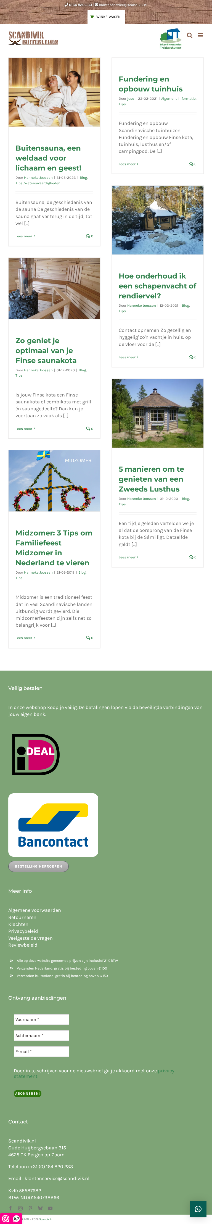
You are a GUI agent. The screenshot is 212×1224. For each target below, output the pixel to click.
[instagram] (20, 1208)
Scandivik (45, 1219)
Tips (19, 183)
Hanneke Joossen (38, 177)
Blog (83, 177)
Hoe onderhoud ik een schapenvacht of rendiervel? (157, 286)
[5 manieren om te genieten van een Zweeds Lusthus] (157, 413)
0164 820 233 (80, 5)
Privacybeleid (23, 931)
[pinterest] (30, 1208)
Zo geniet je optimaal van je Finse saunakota (46, 350)
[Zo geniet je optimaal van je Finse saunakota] (54, 288)
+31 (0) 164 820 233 (51, 1166)
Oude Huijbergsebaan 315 (37, 1148)
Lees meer (23, 236)
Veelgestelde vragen (30, 938)
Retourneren (22, 917)
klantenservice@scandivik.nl (123, 5)
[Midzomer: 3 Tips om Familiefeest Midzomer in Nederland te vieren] (54, 480)
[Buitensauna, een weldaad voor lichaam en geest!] (54, 92)
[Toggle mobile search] (189, 35)
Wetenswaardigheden (42, 183)
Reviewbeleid (23, 945)
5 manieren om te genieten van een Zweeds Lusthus (151, 479)
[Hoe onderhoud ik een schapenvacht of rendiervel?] (157, 220)
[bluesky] (40, 1208)
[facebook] (10, 1208)
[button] (198, 1209)
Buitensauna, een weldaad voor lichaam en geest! (48, 158)
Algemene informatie (178, 98)
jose (130, 98)
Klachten (18, 924)
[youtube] (50, 1208)
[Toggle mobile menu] (201, 35)
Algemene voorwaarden (34, 910)
